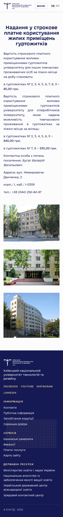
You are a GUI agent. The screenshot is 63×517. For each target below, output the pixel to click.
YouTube (27, 386)
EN (57, 5)
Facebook (11, 386)
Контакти (10, 407)
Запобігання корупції (19, 418)
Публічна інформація (19, 413)
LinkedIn (10, 392)
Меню (41, 6)
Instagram (45, 386)
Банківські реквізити (18, 439)
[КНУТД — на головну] (17, 6)
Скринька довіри (15, 424)
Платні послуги (14, 449)
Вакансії (9, 444)
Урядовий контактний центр (24, 495)
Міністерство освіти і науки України (29, 470)
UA (53, 5)
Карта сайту (12, 455)
